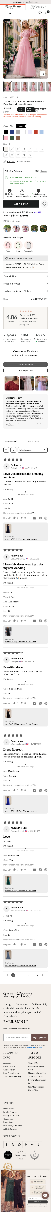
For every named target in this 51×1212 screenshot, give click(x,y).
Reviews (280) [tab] (11, 441)
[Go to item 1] (12, 383)
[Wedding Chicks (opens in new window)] (7, 1155)
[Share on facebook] (34, 518)
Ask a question (25, 370)
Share (5, 299)
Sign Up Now (39, 1037)
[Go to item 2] (27, 383)
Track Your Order (35, 1076)
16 (41, 149)
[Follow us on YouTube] (32, 1144)
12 (29, 149)
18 (6, 155)
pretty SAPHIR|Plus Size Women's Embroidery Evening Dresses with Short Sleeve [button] (20, 539)
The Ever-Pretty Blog (12, 1077)
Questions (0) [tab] (33, 441)
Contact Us (33, 1063)
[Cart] (46, 13)
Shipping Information (37, 1073)
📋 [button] (33, 267)
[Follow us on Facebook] (6, 1144)
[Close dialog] (48, 1170)
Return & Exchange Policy (36, 1068)
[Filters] (13, 450)
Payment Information (37, 1080)
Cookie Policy (9, 1070)
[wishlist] (40, 13)
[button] (40, 109)
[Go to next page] (43, 975)
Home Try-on (8, 1108)
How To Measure (24, 161)
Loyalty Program (10, 1112)
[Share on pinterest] (46, 518)
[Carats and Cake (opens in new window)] (21, 1155)
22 (18, 155)
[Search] (10, 13)
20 (12, 155)
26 (29, 155)
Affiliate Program (10, 1129)
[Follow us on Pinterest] (26, 1144)
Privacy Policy (9, 1066)
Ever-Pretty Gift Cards (12, 1126)
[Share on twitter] (40, 518)
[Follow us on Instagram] (19, 1144)
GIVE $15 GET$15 (11, 1115)
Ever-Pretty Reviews (11, 1073)
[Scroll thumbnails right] (44, 383)
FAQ (30, 1083)
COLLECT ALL (37, 1202)
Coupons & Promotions (8, 1120)
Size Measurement (35, 1087)
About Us (7, 1063)
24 (24, 155)
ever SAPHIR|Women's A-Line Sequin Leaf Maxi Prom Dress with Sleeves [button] (21, 641)
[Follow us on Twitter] (13, 1144)
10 (24, 149)
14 (35, 149)
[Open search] (6, 450)
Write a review (25, 364)
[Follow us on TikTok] (38, 1144)
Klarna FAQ (33, 1090)
